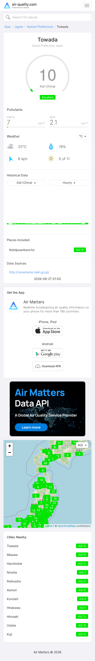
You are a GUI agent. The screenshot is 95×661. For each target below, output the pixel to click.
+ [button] (9, 446)
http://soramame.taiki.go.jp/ (29, 272)
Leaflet (49, 525)
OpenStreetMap (67, 525)
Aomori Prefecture (40, 26)
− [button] (9, 452)
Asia (7, 26)
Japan (18, 26)
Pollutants (15, 110)
